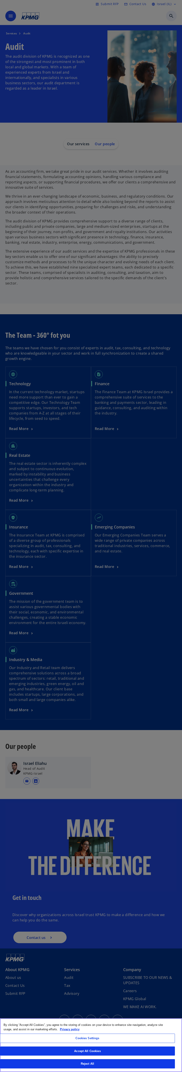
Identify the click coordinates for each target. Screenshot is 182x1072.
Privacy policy (69, 1029)
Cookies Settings (87, 1038)
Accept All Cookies (87, 1051)
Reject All (87, 1063)
